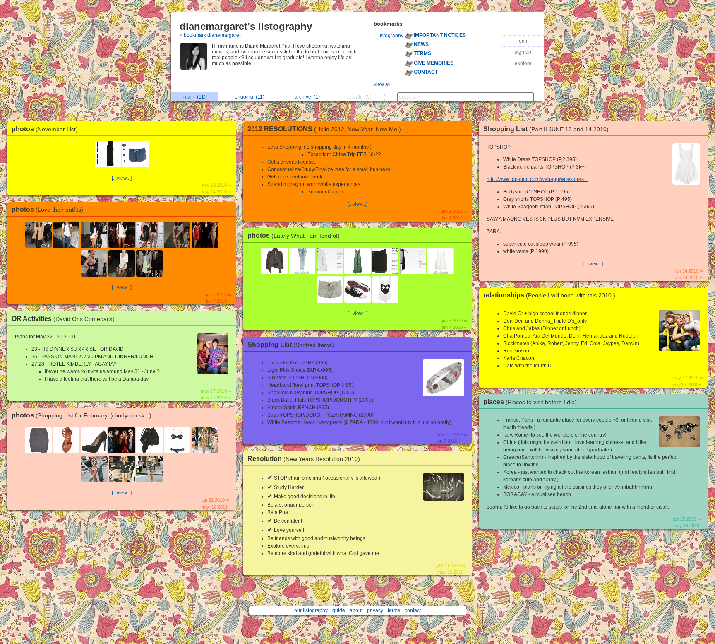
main (194, 97)
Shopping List (290, 344)
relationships (549, 295)
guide (338, 610)
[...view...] (122, 178)
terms (394, 610)
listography (391, 36)
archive (307, 97)
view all (382, 84)
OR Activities (63, 318)
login (523, 41)
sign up (523, 52)
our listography (311, 610)
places (530, 401)
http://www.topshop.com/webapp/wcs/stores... (537, 179)
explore (523, 63)
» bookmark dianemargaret (210, 35)
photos (45, 129)
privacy (375, 610)
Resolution (303, 458)
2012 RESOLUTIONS (324, 129)
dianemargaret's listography (246, 26)
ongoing (249, 97)
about (356, 610)
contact (413, 610)
